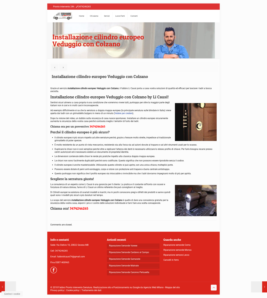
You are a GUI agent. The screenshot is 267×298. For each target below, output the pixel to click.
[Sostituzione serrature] (62, 16)
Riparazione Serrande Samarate (124, 259)
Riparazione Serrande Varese (123, 245)
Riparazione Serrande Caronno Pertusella (129, 272)
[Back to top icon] (214, 288)
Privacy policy (57, 290)
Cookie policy (72, 290)
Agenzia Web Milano (153, 287)
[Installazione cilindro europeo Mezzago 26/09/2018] (8, 286)
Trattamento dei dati (91, 290)
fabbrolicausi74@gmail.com (71, 256)
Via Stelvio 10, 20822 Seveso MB (72, 245)
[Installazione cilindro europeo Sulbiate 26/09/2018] (259, 286)
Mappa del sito (172, 287)
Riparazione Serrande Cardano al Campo (129, 252)
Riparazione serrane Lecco (176, 255)
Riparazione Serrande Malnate (124, 265)
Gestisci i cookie (12, 294)
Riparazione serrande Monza (177, 250)
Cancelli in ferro (171, 260)
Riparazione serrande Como (177, 245)
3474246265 (84, 6)
